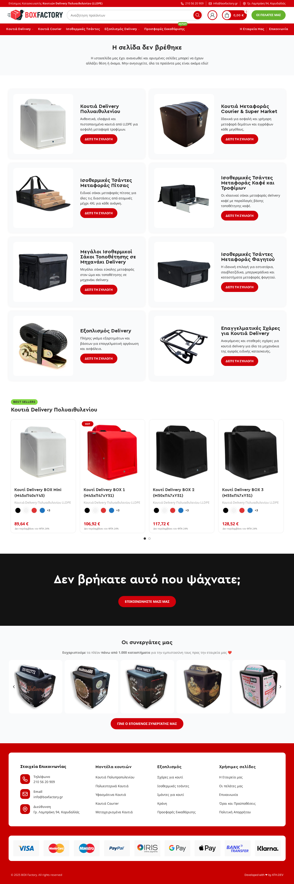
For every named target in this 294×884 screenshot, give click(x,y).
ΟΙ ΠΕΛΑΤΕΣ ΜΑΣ (268, 15)
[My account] (212, 15)
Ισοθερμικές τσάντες (173, 786)
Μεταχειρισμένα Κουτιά (114, 812)
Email (37, 791)
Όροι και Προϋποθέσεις (237, 803)
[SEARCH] (197, 15)
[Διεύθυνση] (25, 809)
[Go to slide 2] (149, 538)
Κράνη (162, 803)
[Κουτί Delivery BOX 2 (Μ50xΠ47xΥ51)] (181, 452)
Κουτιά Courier (107, 803)
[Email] (25, 794)
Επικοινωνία (228, 794)
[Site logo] (35, 15)
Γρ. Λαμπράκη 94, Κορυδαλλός (266, 3)
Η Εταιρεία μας (231, 777)
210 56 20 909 (194, 3)
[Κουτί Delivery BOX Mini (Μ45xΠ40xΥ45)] (43, 452)
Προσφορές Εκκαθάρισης (176, 812)
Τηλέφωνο (41, 776)
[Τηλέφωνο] (25, 779)
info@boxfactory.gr (225, 3)
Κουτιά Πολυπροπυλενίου (115, 777)
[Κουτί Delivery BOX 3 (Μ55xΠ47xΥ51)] (251, 452)
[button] (14, 687)
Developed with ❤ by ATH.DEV (263, 875)
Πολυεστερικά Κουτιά (112, 786)
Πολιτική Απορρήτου (235, 812)
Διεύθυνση (42, 806)
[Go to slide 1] (145, 538)
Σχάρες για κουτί (170, 777)
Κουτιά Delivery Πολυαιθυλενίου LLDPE (42, 502)
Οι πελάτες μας (231, 786)
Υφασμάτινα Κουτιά (111, 794)
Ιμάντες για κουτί (170, 794)
